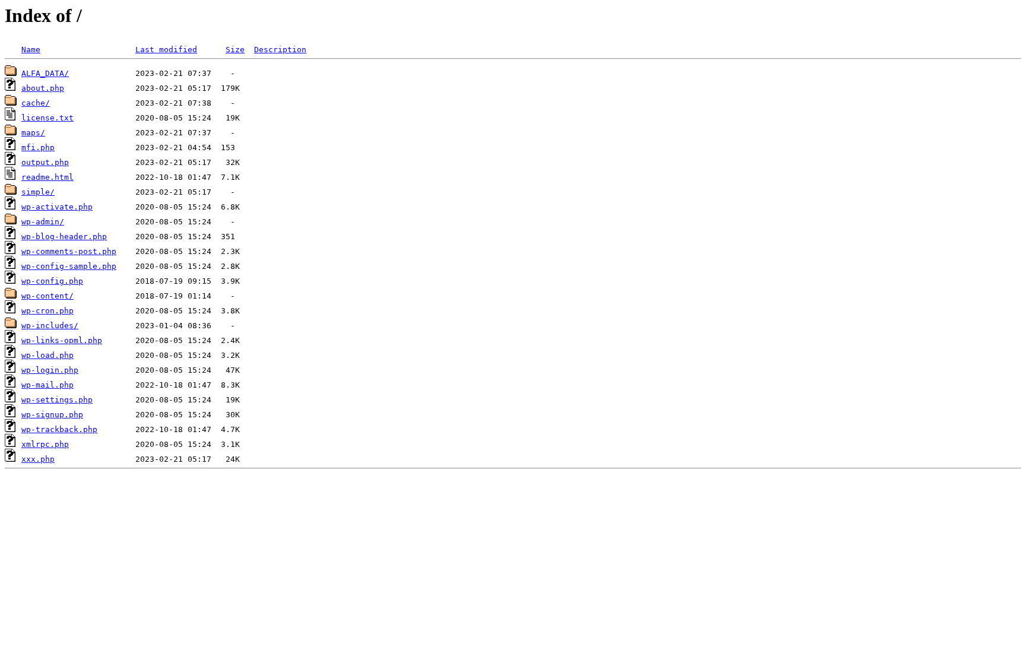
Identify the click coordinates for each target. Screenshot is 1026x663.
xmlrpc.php (45, 444)
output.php (45, 162)
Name (30, 49)
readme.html (47, 177)
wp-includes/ (49, 325)
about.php (42, 88)
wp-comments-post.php (68, 251)
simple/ (38, 192)
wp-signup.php (52, 414)
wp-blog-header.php (64, 236)
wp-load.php (47, 355)
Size (235, 49)
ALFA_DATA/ (45, 73)
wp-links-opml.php (61, 340)
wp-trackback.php (59, 429)
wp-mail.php (47, 384)
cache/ (35, 103)
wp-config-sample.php (68, 266)
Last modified (166, 49)
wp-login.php (49, 370)
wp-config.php (52, 281)
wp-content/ (47, 295)
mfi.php (38, 147)
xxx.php (38, 459)
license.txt (47, 117)
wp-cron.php (47, 310)
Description (280, 49)
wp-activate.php (57, 206)
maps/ (33, 132)
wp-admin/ (42, 221)
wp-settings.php (57, 399)
